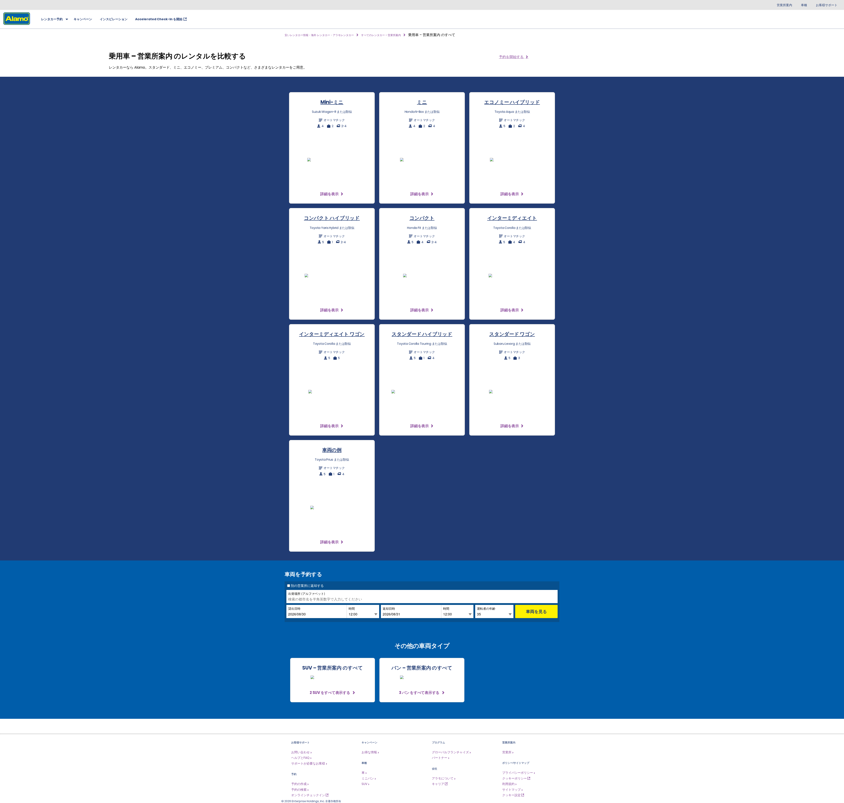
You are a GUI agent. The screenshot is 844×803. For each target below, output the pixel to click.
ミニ (422, 102)
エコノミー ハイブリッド (512, 102)
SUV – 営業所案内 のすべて (332, 667)
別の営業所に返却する (307, 586)
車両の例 (332, 450)
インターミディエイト (512, 218)
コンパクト (422, 218)
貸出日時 (294, 608)
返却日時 (389, 608)
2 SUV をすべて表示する (330, 692)
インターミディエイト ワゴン (332, 334)
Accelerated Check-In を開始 (158, 19)
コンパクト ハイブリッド (332, 218)
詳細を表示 (329, 194)
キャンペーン (83, 19)
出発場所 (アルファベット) (306, 593)
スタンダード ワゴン (512, 334)
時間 (352, 608)
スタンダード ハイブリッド (422, 334)
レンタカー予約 (52, 19)
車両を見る (536, 611)
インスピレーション (113, 19)
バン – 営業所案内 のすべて (422, 667)
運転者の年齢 (486, 608)
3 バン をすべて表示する (419, 692)
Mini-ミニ (331, 102)
